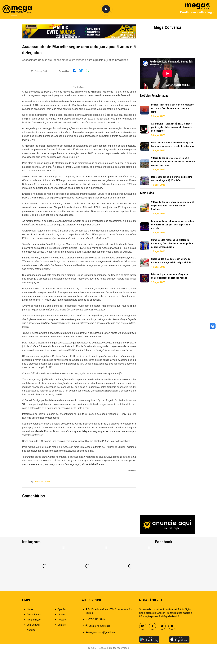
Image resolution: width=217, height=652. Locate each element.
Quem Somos (34, 614)
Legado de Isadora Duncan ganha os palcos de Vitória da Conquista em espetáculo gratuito (172, 225)
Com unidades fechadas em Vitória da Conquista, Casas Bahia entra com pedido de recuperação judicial (172, 243)
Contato (62, 624)
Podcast (62, 619)
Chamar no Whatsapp (99, 625)
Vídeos (61, 614)
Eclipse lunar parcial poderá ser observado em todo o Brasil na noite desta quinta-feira (172, 108)
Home (30, 609)
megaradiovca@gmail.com (101, 632)
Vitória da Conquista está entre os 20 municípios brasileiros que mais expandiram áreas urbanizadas (173, 161)
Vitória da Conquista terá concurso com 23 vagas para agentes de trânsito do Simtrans (172, 206)
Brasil (47, 481)
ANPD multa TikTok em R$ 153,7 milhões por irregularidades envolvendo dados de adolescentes (171, 127)
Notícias (39, 481)
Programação (34, 619)
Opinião (62, 609)
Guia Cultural (33, 624)
